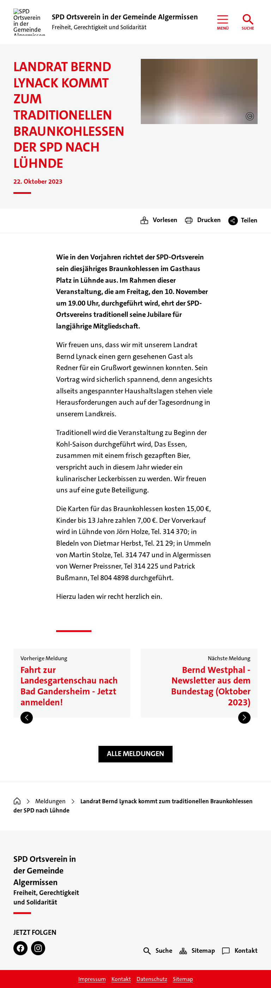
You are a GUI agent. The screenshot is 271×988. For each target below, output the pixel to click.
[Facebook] (20, 948)
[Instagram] (38, 948)
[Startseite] (17, 801)
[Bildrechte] (250, 116)
